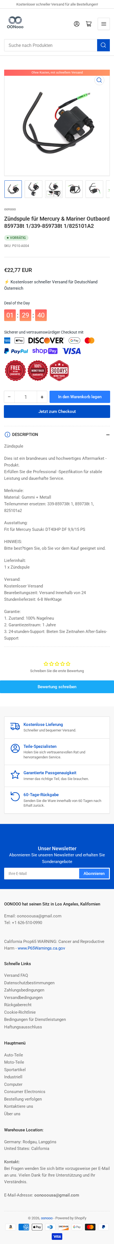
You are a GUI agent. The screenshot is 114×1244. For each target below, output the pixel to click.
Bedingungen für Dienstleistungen (35, 1019)
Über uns (12, 1113)
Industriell (13, 1076)
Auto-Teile (13, 1055)
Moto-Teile (14, 1062)
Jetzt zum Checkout (57, 411)
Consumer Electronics (24, 1091)
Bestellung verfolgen (23, 1099)
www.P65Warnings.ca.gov (41, 948)
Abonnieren (94, 873)
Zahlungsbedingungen (24, 990)
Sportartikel (15, 1069)
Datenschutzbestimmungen (29, 982)
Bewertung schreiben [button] (57, 686)
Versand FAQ (16, 975)
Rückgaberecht (18, 1004)
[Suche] (103, 45)
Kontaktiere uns (18, 1106)
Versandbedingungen (23, 997)
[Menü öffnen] (104, 24)
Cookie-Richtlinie (20, 1012)
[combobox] (57, 45)
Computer (13, 1084)
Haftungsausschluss (23, 1027)
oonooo (10, 209)
